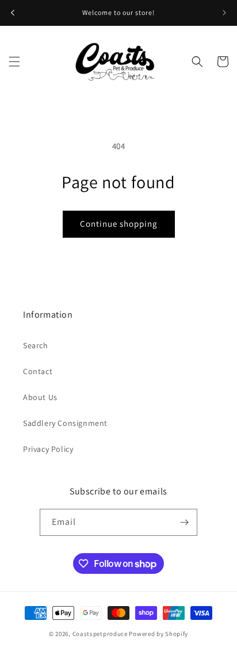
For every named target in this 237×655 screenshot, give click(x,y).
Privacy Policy (48, 449)
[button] (14, 61)
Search (35, 345)
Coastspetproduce (100, 634)
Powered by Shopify (158, 634)
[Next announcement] (224, 12)
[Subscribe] (184, 522)
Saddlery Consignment (65, 423)
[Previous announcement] (12, 12)
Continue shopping (119, 223)
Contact (37, 371)
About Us (40, 397)
